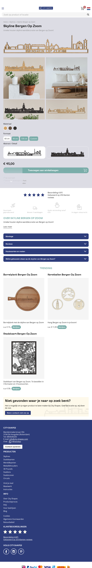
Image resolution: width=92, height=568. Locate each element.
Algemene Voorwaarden (13, 514)
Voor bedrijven (9, 503)
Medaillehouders (10, 461)
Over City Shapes (10, 493)
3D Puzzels (8, 464)
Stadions (7, 467)
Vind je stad (8, 478)
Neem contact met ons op (18, 408)
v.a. (23, 295)
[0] (81, 4)
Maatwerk (7, 481)
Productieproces (10, 497)
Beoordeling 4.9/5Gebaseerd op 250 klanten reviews (59, 190)
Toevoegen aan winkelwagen (43, 165)
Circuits (6, 473)
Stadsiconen (8, 470)
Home (5, 17)
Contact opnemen (13, 442)
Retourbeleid (8, 517)
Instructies (7, 484)
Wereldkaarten (9, 457)
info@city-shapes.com (18, 434)
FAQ (5, 500)
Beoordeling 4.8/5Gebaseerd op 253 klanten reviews (17, 533)
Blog (5, 506)
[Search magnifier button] (88, 9)
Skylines (12, 17)
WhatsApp (16, 436)
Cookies (6, 511)
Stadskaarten (9, 454)
